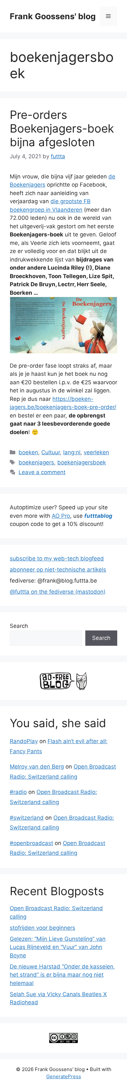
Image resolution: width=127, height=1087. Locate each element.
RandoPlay (24, 741)
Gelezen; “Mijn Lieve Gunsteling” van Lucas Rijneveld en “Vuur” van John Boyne (58, 947)
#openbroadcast (31, 843)
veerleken (96, 452)
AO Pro (61, 516)
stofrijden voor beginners (42, 928)
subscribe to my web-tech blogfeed (57, 558)
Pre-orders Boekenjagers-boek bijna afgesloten (62, 128)
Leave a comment (42, 472)
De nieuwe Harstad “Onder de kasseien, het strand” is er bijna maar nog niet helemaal (62, 974)
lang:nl (71, 452)
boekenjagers (36, 462)
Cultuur (50, 452)
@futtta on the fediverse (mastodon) (58, 591)
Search (19, 626)
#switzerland (27, 817)
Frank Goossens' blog (53, 16)
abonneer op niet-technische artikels (58, 569)
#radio (18, 792)
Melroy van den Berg (37, 766)
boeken (28, 452)
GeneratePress (63, 1076)
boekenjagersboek (81, 462)
